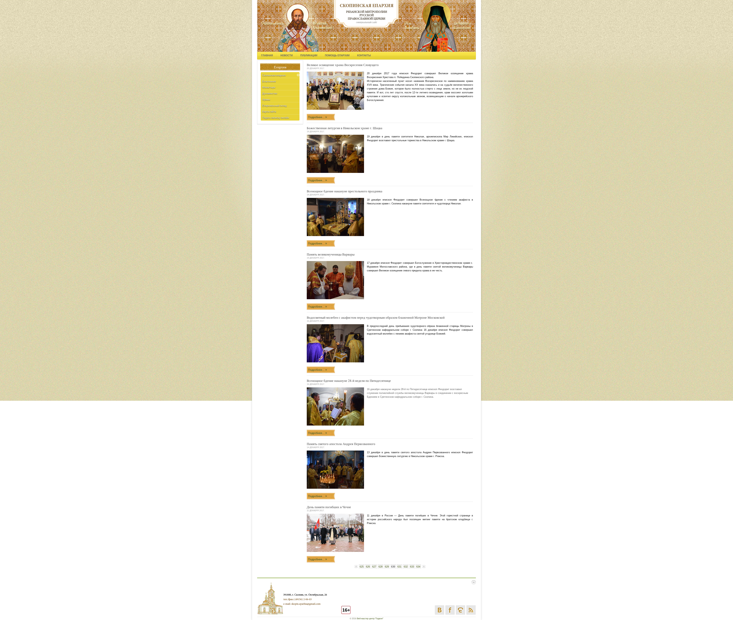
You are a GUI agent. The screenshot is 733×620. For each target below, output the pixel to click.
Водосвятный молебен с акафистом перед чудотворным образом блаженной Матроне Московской (376, 317)
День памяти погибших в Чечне (329, 507)
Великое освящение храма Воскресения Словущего (343, 65)
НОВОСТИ (286, 55)
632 (406, 566)
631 (399, 566)
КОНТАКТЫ (364, 55)
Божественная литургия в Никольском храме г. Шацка (344, 128)
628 (381, 566)
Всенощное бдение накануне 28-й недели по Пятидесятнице (349, 380)
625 (362, 566)
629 (387, 566)
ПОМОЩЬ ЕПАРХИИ (337, 55)
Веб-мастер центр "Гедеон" (370, 618)
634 (418, 566)
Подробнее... (316, 117)
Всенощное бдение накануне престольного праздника (344, 191)
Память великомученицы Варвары (330, 254)
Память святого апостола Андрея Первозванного (341, 444)
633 (412, 566)
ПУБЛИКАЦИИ (308, 55)
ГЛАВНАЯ (267, 55)
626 (368, 566)
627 (374, 566)
